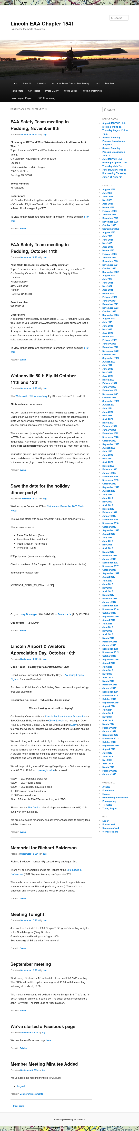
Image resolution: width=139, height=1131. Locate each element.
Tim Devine (34, 807)
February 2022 (109, 383)
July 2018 (107, 537)
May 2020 (107, 458)
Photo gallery (109, 801)
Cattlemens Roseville (59, 506)
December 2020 (110, 433)
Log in (105, 820)
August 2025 (108, 232)
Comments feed (110, 827)
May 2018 (107, 544)
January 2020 (109, 472)
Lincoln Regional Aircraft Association (65, 716)
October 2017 (109, 569)
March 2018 (108, 551)
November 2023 (110, 307)
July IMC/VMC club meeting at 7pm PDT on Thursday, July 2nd (114, 162)
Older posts (17, 1105)
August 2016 (108, 620)
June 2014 (107, 713)
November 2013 (110, 738)
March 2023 (108, 336)
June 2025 (107, 239)
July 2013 (107, 752)
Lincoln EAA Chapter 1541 (42, 23)
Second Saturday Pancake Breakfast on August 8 (113, 141)
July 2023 (107, 322)
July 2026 (107, 193)
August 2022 (108, 361)
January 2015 (109, 688)
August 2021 (108, 404)
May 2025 (107, 243)
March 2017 (108, 594)
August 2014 (108, 706)
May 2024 (107, 286)
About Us (27, 83)
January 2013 (109, 774)
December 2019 (110, 476)
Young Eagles (70, 90)
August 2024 (108, 275)
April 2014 (107, 720)
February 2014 (109, 727)
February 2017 (109, 598)
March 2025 (108, 250)
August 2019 (108, 490)
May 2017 (107, 587)
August (21, 1086)
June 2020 (107, 454)
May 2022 (107, 372)
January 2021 (109, 429)
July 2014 (107, 709)
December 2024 (110, 261)
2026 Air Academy (46, 98)
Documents (108, 790)
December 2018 (110, 519)
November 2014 (110, 695)
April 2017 (107, 591)
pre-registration (46, 770)
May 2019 (107, 501)
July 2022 (107, 365)
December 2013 (110, 734)
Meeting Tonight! (28, 914)
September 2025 (110, 228)
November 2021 (110, 393)
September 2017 (110, 573)
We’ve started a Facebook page (43, 1026)
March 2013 (108, 767)
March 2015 (108, 681)
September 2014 (110, 702)
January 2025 (109, 257)
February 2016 (109, 641)
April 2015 (107, 677)
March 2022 (108, 379)
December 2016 (110, 605)
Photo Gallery (52, 90)
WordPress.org (110, 831)
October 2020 (109, 440)
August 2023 (108, 318)
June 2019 (107, 498)
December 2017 (110, 562)
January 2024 (109, 300)
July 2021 (107, 408)
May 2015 (107, 673)
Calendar (41, 83)
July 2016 (107, 623)
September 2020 (110, 444)
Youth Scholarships (92, 90)
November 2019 (110, 480)
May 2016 (107, 630)
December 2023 (110, 304)
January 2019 (109, 515)
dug (44, 134)
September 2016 (110, 616)
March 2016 (108, 638)
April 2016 (107, 634)
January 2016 (109, 645)
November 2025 (110, 221)
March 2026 (108, 207)
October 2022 (109, 354)
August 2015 (108, 663)
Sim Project (34, 90)
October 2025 (109, 225)
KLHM (73, 724)
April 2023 (107, 332)
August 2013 (108, 749)
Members (109, 83)
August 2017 (108, 576)
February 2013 (109, 770)
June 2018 (107, 541)
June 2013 (107, 756)
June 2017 (107, 584)
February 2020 (109, 469)
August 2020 (108, 447)
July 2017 (107, 580)
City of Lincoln (56, 720)
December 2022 (110, 347)
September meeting (31, 964)
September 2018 (110, 530)
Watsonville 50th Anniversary (31, 396)
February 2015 (109, 684)
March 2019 (108, 508)
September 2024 (110, 271)
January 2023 (109, 343)
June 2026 (107, 196)
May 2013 (107, 760)
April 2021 (107, 419)
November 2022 (110, 350)
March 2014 (108, 724)
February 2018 (109, 555)
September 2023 (110, 314)
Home (14, 83)
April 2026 (107, 203)
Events (23, 228)
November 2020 (110, 437)
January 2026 (109, 214)
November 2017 (110, 566)
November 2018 (110, 523)
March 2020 (108, 465)
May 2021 (107, 415)
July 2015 (107, 666)
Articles (23, 1047)
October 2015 (109, 655)
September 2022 (110, 358)
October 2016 (109, 612)
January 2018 (109, 559)
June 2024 (107, 282)
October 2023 (109, 311)
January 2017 (109, 602)
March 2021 (108, 422)
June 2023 (107, 325)
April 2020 (107, 462)
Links (97, 83)
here (48, 1040)
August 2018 (108, 533)
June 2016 (107, 627)
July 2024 (107, 279)
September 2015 (110, 659)
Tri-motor (107, 804)
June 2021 (107, 411)
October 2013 (109, 742)
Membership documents (31, 1093)
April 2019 (107, 505)
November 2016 (110, 609)
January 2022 (109, 386)
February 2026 (109, 211)
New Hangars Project (22, 98)
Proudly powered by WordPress (69, 1119)
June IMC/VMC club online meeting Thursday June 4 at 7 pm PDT (114, 173)
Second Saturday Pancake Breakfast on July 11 (113, 151)
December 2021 (110, 390)
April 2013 (107, 763)
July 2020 (107, 451)
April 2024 (107, 289)
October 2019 (109, 483)
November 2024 (110, 264)
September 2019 (110, 487)
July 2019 (107, 494)
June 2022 (107, 368)
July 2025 (107, 236)
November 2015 (110, 652)
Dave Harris (64, 614)
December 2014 (110, 691)
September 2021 (110, 401)
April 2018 (107, 548)
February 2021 (109, 426)
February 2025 (109, 253)
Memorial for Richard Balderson (44, 847)
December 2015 (110, 648)
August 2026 (108, 189)
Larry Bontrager (28, 614)
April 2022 (107, 375)
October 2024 (109, 268)
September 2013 (110, 745)
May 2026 (107, 200)
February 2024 (109, 297)
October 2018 (109, 526)
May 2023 (107, 329)
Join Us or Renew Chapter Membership (70, 83)
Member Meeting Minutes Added (44, 1064)
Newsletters (17, 90)
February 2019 (109, 512)
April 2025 (107, 246)
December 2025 (110, 218)
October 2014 (109, 699)
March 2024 (108, 293)
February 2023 (109, 340)
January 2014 (109, 731)
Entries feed (108, 824)
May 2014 (107, 716)
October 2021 (109, 397)
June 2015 (107, 670)
